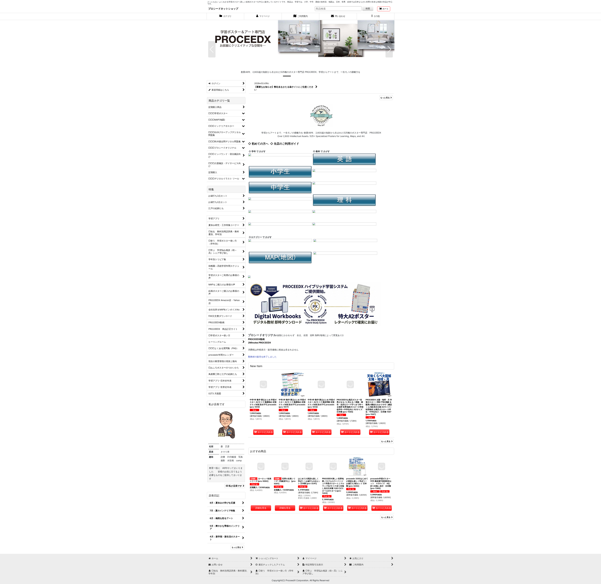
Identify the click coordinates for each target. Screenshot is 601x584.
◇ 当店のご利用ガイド (284, 143)
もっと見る (385, 97)
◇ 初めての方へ (258, 143)
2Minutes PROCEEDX (259, 342)
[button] (375, 16)
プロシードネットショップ (223, 8)
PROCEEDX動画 (256, 339)
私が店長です (235, 485)
